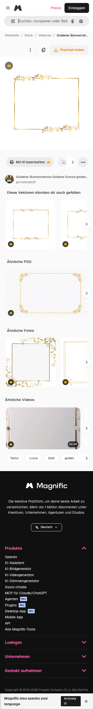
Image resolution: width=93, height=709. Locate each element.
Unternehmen (17, 656)
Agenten (15, 599)
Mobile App (14, 617)
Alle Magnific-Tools (20, 629)
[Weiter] (72, 162)
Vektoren (44, 35)
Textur (14, 458)
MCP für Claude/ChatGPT (26, 593)
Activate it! (70, 701)
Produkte (13, 548)
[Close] (86, 701)
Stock (29, 35)
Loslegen (13, 642)
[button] (46, 527)
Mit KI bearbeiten (27, 163)
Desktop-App (19, 611)
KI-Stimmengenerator (22, 581)
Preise (56, 8)
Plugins (15, 605)
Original (32, 66)
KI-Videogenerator (19, 575)
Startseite (12, 35)
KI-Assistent (14, 563)
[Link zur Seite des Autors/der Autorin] (9, 179)
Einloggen (76, 8)
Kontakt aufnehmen (23, 670)
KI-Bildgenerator (18, 569)
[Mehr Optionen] (30, 50)
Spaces (11, 557)
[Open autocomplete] (11, 21)
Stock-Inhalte (16, 587)
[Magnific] (46, 487)
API (7, 623)
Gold (51, 458)
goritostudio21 (26, 182)
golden (69, 458)
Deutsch (46, 527)
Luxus (33, 458)
